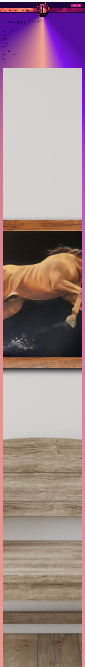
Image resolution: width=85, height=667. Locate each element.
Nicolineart (21, 5)
